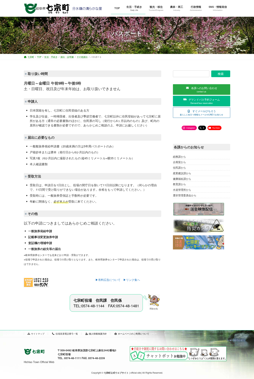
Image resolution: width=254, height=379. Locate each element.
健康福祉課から (182, 178)
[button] (201, 89)
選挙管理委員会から (184, 195)
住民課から (179, 167)
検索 (221, 74)
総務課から (179, 156)
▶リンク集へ (131, 280)
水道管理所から (182, 189)
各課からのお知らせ (189, 147)
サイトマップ (37, 333)
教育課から (179, 184)
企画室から (179, 162)
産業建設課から (182, 173)
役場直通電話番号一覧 (67, 333)
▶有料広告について (109, 280)
